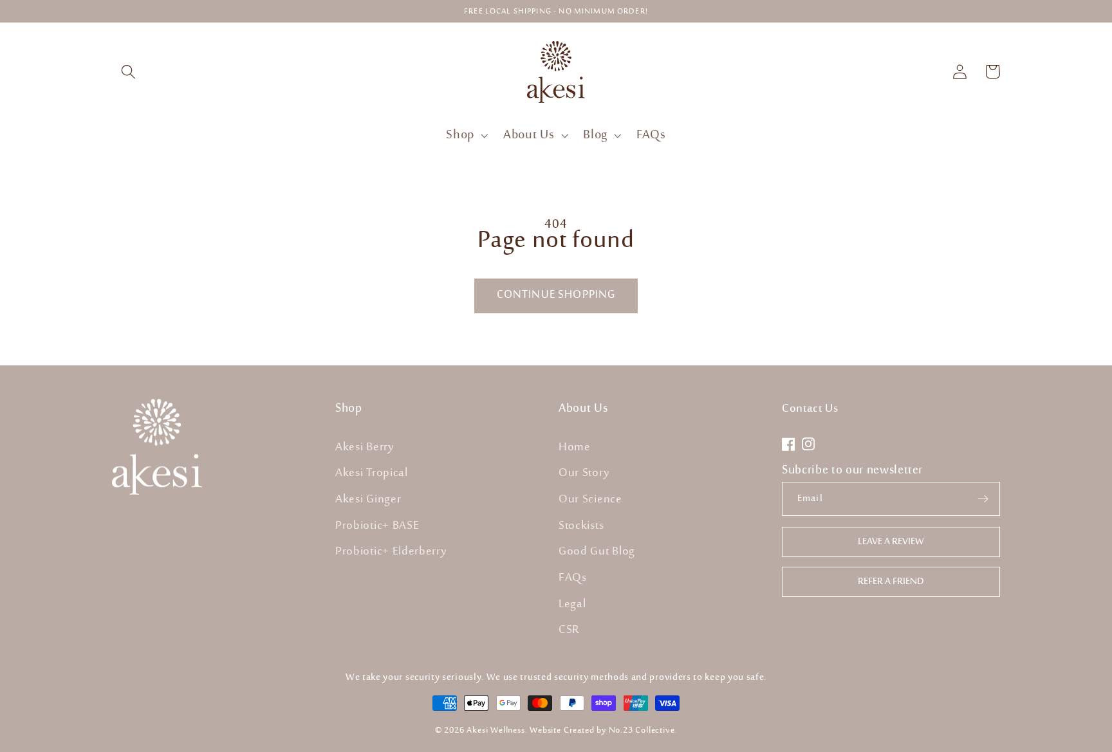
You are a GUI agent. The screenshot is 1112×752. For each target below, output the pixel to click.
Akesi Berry (364, 447)
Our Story (584, 473)
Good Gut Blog (597, 552)
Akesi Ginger (368, 499)
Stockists (581, 525)
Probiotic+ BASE (377, 525)
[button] (128, 71)
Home (575, 447)
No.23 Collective (642, 730)
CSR (569, 630)
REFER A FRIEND (891, 582)
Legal (572, 604)
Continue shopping (556, 295)
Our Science (590, 499)
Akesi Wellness (495, 730)
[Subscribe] (983, 498)
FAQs (573, 577)
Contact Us (810, 409)
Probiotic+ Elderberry (391, 552)
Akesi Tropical (371, 473)
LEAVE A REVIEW (891, 542)
